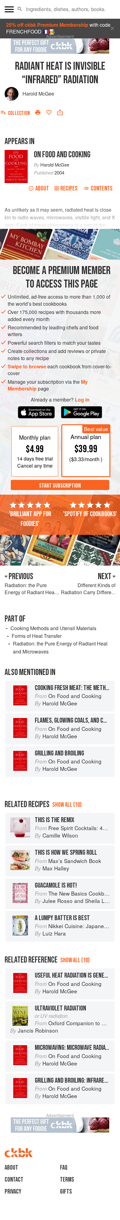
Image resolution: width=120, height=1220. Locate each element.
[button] (20, 9)
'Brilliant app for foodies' (30, 519)
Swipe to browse (27, 366)
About (42, 188)
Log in (82, 399)
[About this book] (16, 153)
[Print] (37, 112)
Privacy (13, 1191)
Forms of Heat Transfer (37, 635)
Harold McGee (38, 93)
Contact (14, 1179)
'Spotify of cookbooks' (90, 514)
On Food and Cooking (62, 155)
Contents (102, 188)
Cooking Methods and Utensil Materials (53, 628)
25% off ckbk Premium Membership (47, 24)
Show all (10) (67, 805)
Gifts (66, 1191)
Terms (67, 1179)
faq (63, 1167)
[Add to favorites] (48, 112)
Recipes (69, 188)
